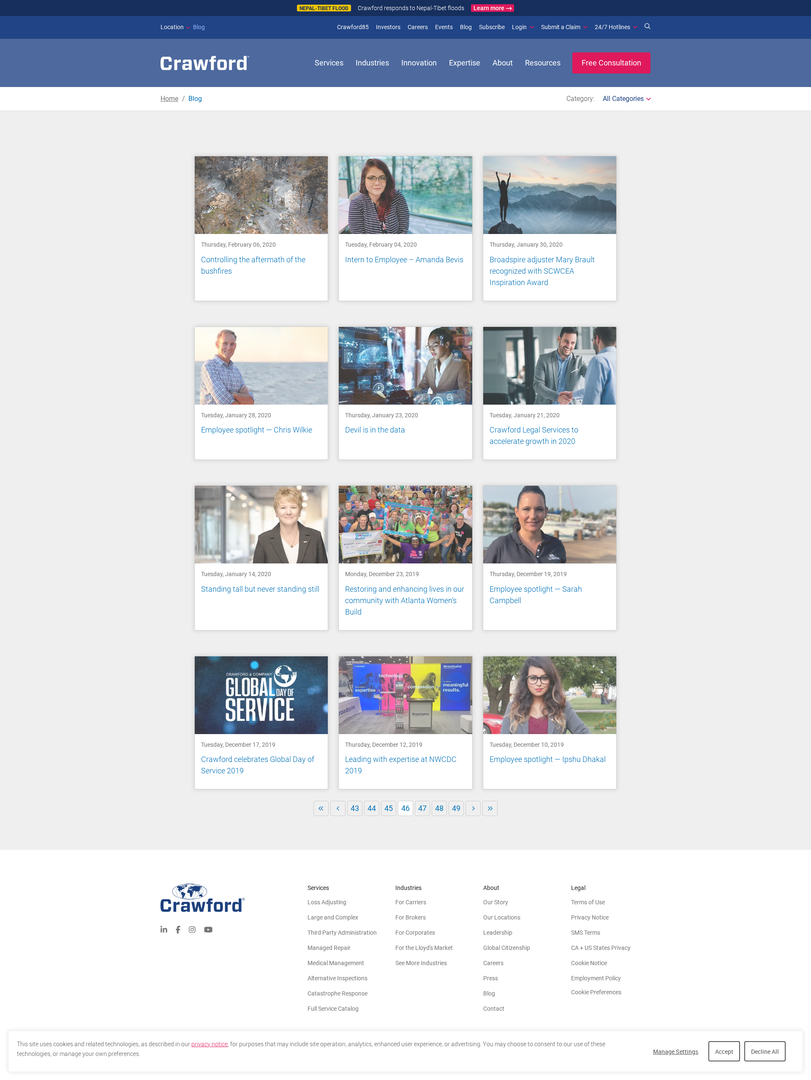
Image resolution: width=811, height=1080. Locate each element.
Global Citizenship (506, 947)
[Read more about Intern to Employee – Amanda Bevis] (405, 228)
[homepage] (205, 63)
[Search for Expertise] (647, 27)
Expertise (464, 62)
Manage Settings (675, 1051)
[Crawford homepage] (234, 898)
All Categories (623, 99)
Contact (493, 1008)
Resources (543, 62)
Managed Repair (329, 947)
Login (519, 27)
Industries (372, 62)
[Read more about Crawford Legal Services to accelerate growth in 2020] (549, 393)
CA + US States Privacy (601, 947)
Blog (183, 27)
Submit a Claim (560, 27)
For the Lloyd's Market (424, 947)
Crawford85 (353, 27)
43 (355, 808)
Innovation (419, 62)
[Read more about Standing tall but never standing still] (261, 558)
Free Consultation (611, 62)
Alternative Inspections (337, 978)
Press (490, 978)
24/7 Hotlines (612, 27)
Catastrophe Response (337, 993)
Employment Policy (596, 978)
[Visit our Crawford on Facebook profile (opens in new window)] (178, 929)
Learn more (489, 8)
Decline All (765, 1051)
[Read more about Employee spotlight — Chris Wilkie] (261, 393)
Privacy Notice (590, 917)
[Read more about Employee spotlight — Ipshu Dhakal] (549, 722)
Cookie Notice (589, 963)
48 (439, 808)
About (503, 62)
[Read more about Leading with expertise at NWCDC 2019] (405, 722)
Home (169, 99)
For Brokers (410, 917)
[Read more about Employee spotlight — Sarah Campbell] (549, 558)
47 (422, 808)
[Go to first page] (321, 808)
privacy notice (209, 1044)
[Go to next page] (473, 808)
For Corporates (415, 932)
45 (388, 808)
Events (444, 27)
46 (407, 810)
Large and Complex (333, 917)
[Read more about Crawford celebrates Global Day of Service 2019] (261, 722)
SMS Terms (585, 932)
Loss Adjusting (327, 902)
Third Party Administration (342, 932)
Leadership (497, 932)
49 (456, 808)
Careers (418, 27)
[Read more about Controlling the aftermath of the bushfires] (261, 228)
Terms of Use (588, 902)
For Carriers (410, 902)
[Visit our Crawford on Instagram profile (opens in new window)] (192, 929)
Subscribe (492, 27)
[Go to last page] (490, 808)
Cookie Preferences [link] (596, 992)
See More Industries (421, 963)
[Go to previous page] (338, 808)
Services (329, 62)
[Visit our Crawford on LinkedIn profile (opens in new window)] (164, 929)
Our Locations (501, 917)
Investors (388, 27)
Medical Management (336, 963)
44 (371, 808)
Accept (724, 1051)
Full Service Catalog (333, 1008)
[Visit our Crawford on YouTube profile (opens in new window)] (208, 929)
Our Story (495, 902)
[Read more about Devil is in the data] (405, 393)
